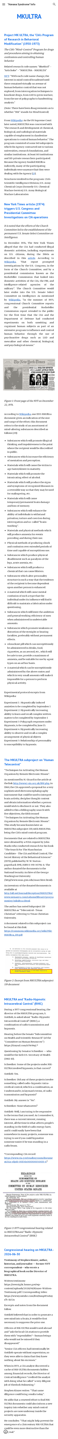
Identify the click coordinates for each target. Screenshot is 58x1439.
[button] (3, 4)
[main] (29, 16)
